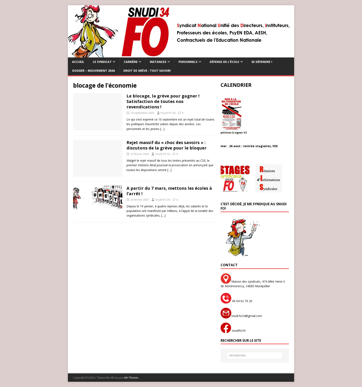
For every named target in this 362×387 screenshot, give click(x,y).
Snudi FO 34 (167, 113)
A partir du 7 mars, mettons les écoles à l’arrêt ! (169, 190)
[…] (162, 129)
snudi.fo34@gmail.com (246, 316)
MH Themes (131, 377)
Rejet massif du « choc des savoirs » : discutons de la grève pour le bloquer (167, 145)
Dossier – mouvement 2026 (93, 71)
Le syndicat (102, 62)
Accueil (78, 62)
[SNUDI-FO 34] (181, 55)
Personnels (188, 62)
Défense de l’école (224, 62)
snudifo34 (238, 330)
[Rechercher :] (255, 355)
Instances (158, 62)
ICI (245, 132)
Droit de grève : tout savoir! (147, 71)
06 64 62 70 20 (241, 301)
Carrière (131, 62)
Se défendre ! (261, 62)
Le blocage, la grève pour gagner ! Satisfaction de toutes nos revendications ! (163, 101)
